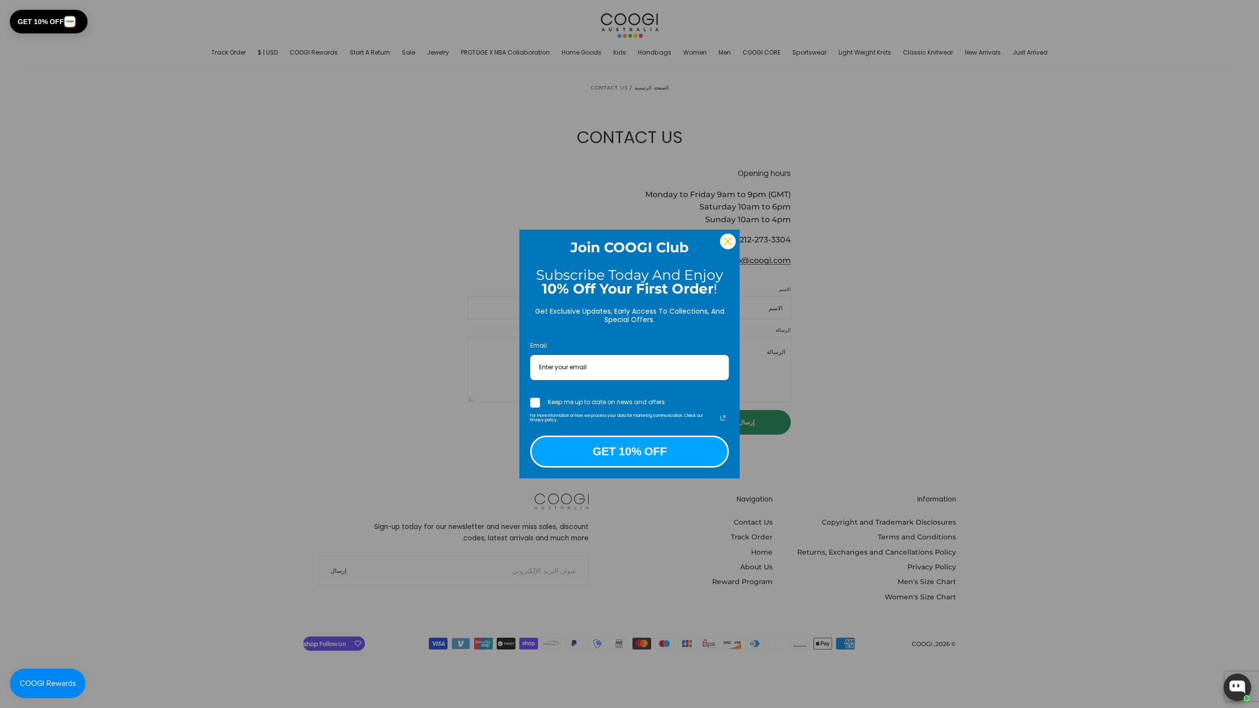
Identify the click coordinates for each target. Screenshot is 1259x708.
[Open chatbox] (1237, 687)
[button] (49, 21)
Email (538, 345)
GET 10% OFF (630, 451)
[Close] (728, 241)
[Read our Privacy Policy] (723, 418)
